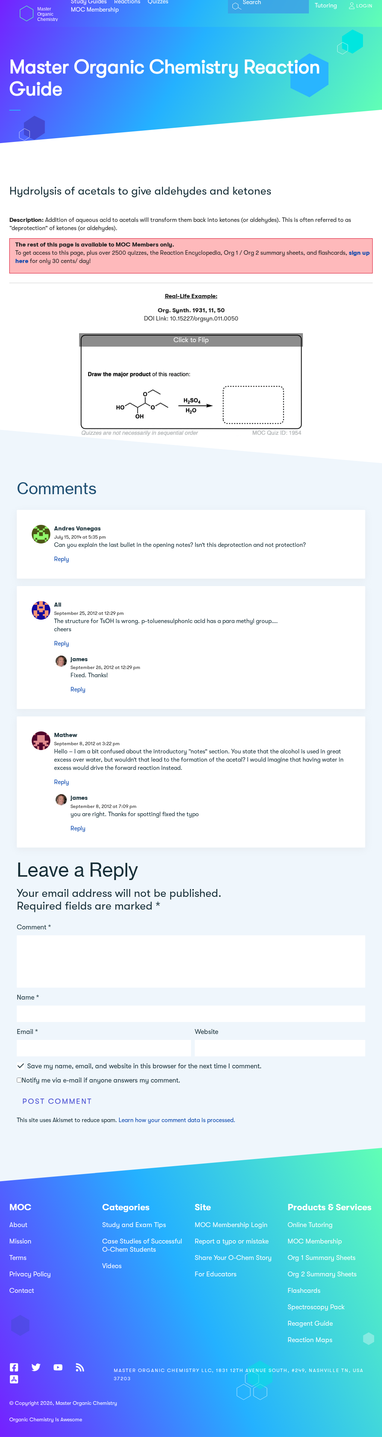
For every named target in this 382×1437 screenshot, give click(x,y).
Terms (17, 1257)
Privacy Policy (30, 1274)
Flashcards (304, 1290)
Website (206, 1031)
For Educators (216, 1274)
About (18, 1225)
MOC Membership (95, 9)
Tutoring (326, 5)
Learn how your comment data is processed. (177, 1120)
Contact (21, 1290)
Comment (34, 927)
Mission (20, 1241)
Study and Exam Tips (134, 1225)
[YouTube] (58, 1369)
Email (27, 1031)
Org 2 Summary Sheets (322, 1274)
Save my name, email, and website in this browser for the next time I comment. (144, 1066)
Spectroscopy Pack (316, 1307)
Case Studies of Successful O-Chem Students (142, 1245)
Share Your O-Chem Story (233, 1257)
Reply (61, 559)
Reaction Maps (310, 1340)
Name (28, 997)
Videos (112, 1266)
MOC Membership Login (231, 1225)
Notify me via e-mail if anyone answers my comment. (101, 1080)
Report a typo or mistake (232, 1241)
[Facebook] (14, 1369)
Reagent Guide (310, 1323)
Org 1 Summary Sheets (322, 1257)
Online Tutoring (310, 1225)
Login (364, 6)
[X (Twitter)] (36, 1369)
